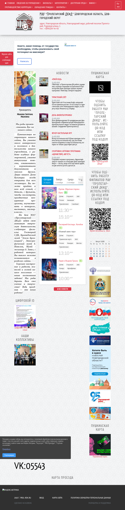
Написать (24, 61)
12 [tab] (25, 362)
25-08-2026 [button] (56, 82)
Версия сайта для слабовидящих (7, 58)
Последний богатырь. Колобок (71, 224)
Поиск (118, 5)
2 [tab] (25, 327)
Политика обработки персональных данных (91, 497)
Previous (16, 318)
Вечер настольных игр (62, 133)
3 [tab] (28, 327)
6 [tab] (17, 359)
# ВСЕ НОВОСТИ (62, 289)
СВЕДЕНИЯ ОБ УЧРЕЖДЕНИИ (28, 3)
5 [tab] (107, 229)
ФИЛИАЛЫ (47, 3)
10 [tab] (32, 359)
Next (33, 318)
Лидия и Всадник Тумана (68, 260)
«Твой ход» (57, 79)
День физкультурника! (62, 115)
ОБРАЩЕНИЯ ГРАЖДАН (44, 7)
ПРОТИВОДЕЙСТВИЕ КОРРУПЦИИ (18, 7)
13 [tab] (28, 362)
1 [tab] (21, 327)
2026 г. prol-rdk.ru (22, 497)
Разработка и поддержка (100, 503)
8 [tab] (25, 359)
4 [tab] (28, 356)
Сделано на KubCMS (23, 503)
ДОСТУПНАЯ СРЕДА (78, 3)
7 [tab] (21, 359)
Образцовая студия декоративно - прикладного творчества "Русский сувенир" (25, 355)
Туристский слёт (59, 97)
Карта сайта (57, 497)
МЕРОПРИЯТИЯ (61, 3)
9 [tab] (28, 359)
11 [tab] (21, 362)
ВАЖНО (92, 3)
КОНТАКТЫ (60, 7)
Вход (41, 497)
